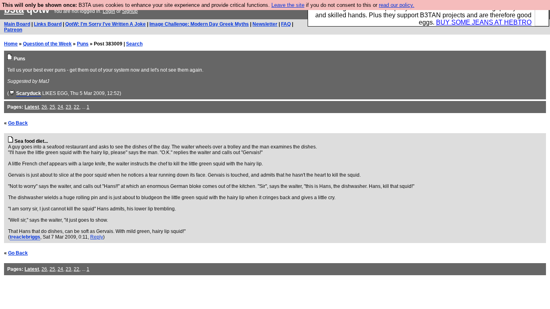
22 (76, 107)
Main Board (17, 24)
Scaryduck (28, 93)
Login (109, 11)
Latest (32, 107)
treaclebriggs (25, 237)
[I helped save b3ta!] (12, 93)
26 (44, 107)
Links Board (48, 24)
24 (60, 107)
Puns (83, 44)
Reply (96, 237)
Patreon (13, 30)
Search (134, 44)
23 (68, 107)
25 (52, 107)
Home (11, 44)
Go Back (18, 123)
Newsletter (264, 24)
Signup (130, 11)
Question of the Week (47, 44)
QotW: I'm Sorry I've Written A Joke (105, 24)
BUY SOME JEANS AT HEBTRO (483, 22)
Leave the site (287, 5)
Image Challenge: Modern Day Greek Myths (199, 24)
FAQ (286, 24)
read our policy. (396, 5)
